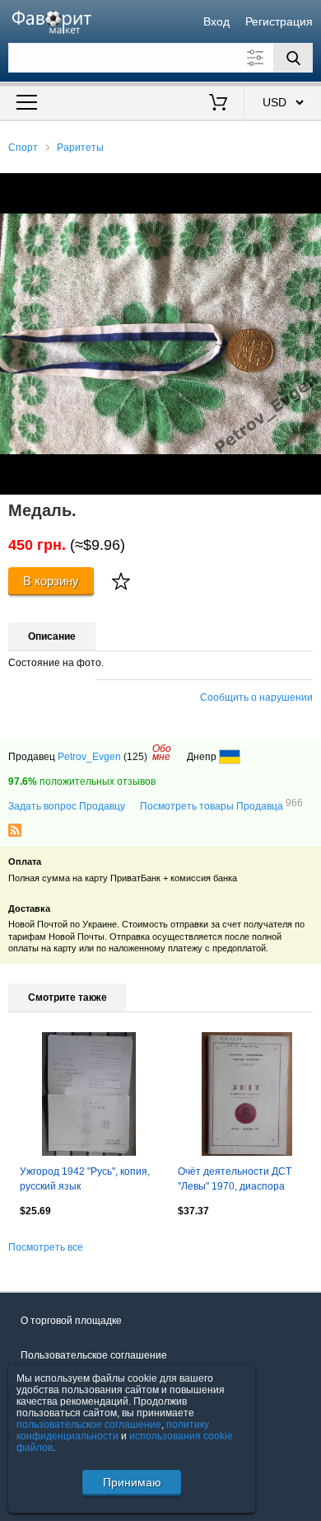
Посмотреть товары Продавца (221, 805)
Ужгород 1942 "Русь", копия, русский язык (85, 1179)
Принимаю (132, 1482)
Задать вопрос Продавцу (66, 806)
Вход (216, 21)
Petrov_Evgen (89, 757)
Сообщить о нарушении (256, 697)
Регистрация (279, 21)
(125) (135, 757)
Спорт (23, 147)
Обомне (161, 752)
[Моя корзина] (218, 104)
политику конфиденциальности (112, 1430)
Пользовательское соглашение (94, 1355)
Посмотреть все (45, 1247)
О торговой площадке (71, 1320)
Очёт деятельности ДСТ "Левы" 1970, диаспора (234, 1179)
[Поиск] (293, 58)
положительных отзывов (82, 781)
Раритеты (80, 147)
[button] (306, 188)
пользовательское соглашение (88, 1424)
